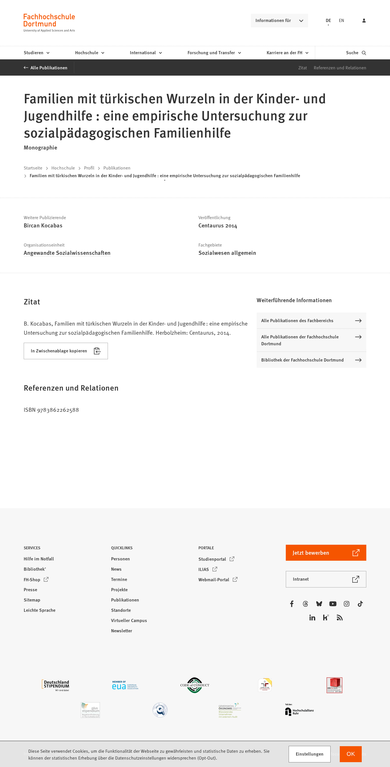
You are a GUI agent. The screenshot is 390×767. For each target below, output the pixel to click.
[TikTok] (360, 604)
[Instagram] (346, 604)
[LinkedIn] (312, 617)
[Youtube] (333, 604)
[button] (311, 300)
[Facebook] (292, 604)
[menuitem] (36, 53)
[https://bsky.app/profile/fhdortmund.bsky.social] (319, 604)
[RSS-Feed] (340, 617)
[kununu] (326, 617)
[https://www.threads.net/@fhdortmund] (305, 604)
